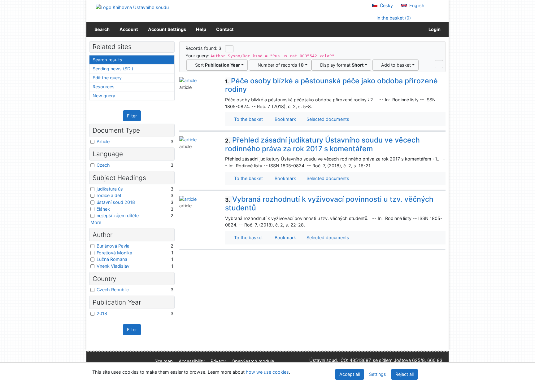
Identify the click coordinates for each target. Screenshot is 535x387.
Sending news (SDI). (113, 68)
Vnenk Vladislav (113, 266)
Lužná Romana (112, 259)
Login (434, 29)
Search (102, 29)
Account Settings (167, 29)
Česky (386, 5)
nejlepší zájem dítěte (118, 215)
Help (201, 29)
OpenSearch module (253, 361)
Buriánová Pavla (113, 245)
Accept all (349, 374)
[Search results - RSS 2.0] (229, 48)
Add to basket (395, 65)
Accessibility (192, 361)
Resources (104, 86)
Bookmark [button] (284, 119)
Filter (132, 115)
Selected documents (327, 119)
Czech (103, 165)
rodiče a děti (109, 195)
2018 (102, 313)
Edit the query (107, 77)
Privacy (218, 361)
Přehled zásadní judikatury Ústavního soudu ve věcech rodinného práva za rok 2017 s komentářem (322, 144)
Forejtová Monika (114, 252)
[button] (439, 64)
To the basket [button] (247, 119)
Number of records (279, 65)
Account (129, 29)
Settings (377, 374)
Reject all (404, 374)
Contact (225, 29)
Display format (341, 65)
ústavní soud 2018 (116, 202)
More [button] (95, 222)
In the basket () (393, 17)
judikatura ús (110, 188)
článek (103, 209)
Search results (107, 59)
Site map (163, 361)
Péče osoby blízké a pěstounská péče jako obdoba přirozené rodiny (331, 85)
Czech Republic (113, 289)
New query (104, 95)
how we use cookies (267, 372)
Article (103, 141)
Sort (216, 65)
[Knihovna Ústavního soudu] (132, 7)
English (416, 5)
